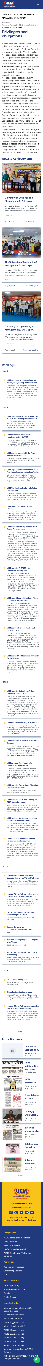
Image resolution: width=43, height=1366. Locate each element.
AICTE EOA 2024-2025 (14, 1338)
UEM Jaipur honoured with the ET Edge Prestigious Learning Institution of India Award (22, 472)
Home (6, 23)
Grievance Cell (10, 1241)
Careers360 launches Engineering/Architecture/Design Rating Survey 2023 (20, 929)
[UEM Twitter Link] (21, 1212)
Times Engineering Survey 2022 (19, 992)
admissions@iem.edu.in (21, 1207)
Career (7, 1274)
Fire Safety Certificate (13, 1318)
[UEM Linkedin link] (32, 1212)
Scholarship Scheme (13, 1271)
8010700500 (16, 1203)
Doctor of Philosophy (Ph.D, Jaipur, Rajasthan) (19, 25)
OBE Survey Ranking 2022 (17, 980)
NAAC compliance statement (17, 1238)
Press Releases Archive (14, 1289)
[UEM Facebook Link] (11, 1212)
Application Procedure (14, 1267)
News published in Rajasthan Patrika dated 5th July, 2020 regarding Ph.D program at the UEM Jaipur (31, 1064)
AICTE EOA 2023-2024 (14, 1334)
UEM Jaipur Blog (11, 1285)
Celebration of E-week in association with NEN (31, 1146)
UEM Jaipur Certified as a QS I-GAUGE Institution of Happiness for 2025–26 (31, 1048)
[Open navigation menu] (38, 4)
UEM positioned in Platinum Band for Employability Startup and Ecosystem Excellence (22, 382)
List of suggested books (14, 1322)
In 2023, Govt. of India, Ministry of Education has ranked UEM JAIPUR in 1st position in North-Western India (23, 878)
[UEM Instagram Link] (16, 1212)
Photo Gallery (10, 1297)
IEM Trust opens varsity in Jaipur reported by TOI (31, 1129)
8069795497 (27, 1203)
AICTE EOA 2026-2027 (14, 1345)
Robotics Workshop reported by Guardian (30, 1162)
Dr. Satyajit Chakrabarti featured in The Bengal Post (30, 1113)
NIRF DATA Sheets (12, 1245)
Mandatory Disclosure (14, 1315)
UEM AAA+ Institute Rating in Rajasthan (22, 723)
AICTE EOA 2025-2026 (14, 1341)
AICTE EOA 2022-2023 (14, 1330)
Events (7, 1293)
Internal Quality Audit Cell (15, 1326)
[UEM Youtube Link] (27, 1212)
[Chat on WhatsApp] (36, 1359)
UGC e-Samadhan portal (15, 1249)
